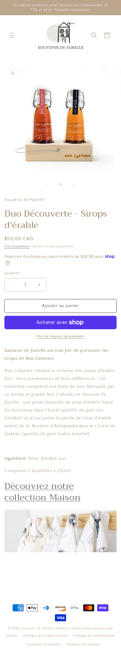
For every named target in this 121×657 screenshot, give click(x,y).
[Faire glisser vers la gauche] (47, 185)
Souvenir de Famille (37, 628)
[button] (11, 35)
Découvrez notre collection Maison (42, 491)
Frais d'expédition (17, 246)
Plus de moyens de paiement (60, 336)
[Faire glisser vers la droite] (73, 185)
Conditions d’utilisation (43, 644)
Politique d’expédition (83, 644)
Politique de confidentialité (94, 635)
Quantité (11, 273)
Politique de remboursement (45, 635)
